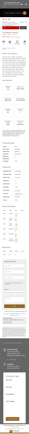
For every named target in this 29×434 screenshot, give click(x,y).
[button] (7, 359)
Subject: (6, 289)
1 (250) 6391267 (7, 321)
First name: (9, 380)
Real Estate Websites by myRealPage (14, 428)
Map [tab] (13, 48)
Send (14, 306)
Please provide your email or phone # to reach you (13, 283)
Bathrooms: (6, 247)
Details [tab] (4, 48)
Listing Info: (6, 167)
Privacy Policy (14, 427)
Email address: (10, 394)
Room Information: (9, 206)
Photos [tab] (9, 48)
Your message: (10, 401)
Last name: (9, 387)
